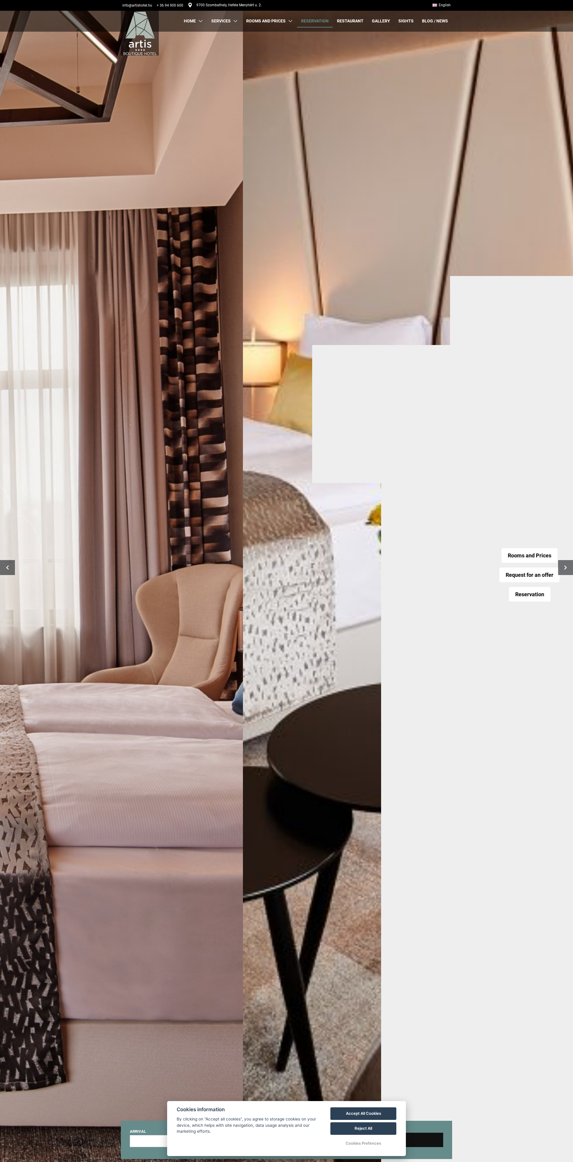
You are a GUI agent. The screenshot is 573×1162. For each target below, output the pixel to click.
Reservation (286, 594)
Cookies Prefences (363, 1143)
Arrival (138, 1131)
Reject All (363, 1128)
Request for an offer (286, 575)
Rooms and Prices (286, 555)
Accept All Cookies (363, 1113)
